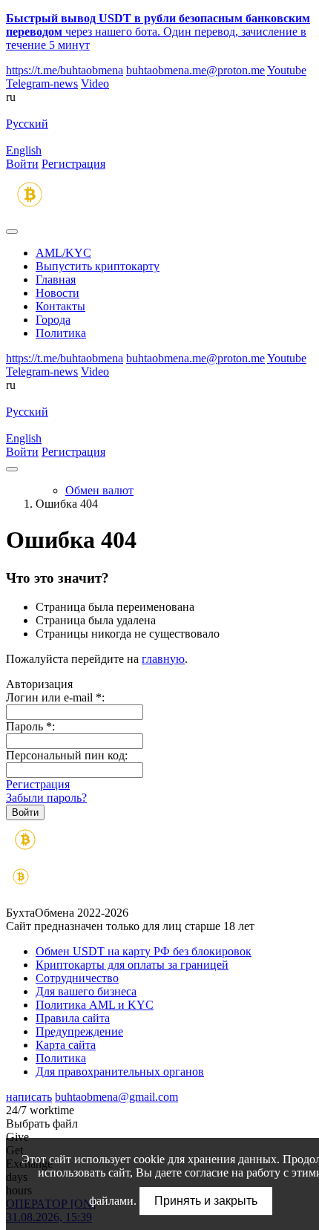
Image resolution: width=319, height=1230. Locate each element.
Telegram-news (42, 83)
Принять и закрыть (205, 1200)
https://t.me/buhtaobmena (64, 70)
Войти (22, 163)
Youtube (286, 70)
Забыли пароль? (46, 797)
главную (163, 658)
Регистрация (73, 163)
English (24, 150)
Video (95, 83)
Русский (27, 123)
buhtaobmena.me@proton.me (195, 70)
